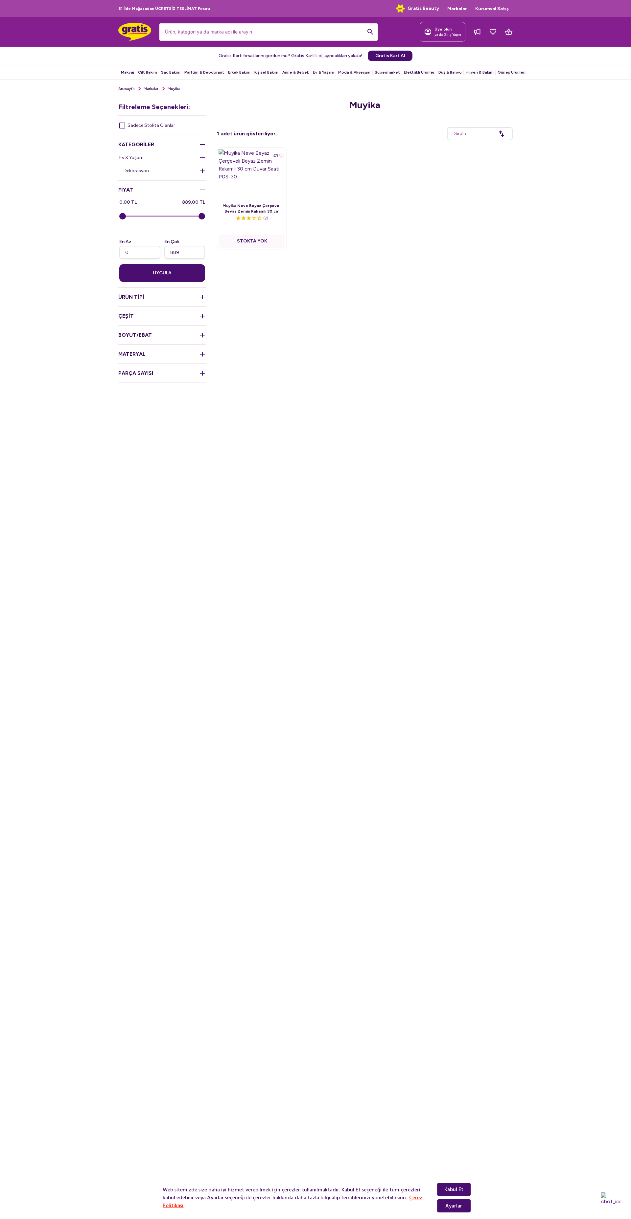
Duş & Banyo (450, 72)
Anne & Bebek (295, 72)
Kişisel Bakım (266, 72)
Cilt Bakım (147, 72)
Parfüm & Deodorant (204, 72)
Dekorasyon (136, 170)
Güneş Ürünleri (512, 72)
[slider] (122, 216)
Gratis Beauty (423, 8)
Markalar (151, 88)
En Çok (171, 241)
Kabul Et (453, 1189)
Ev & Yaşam (323, 72)
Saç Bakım (170, 72)
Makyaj (127, 72)
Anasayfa (126, 88)
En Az (125, 241)
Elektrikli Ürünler (419, 72)
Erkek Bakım (239, 72)
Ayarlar (453, 1206)
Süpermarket (387, 72)
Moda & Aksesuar (354, 72)
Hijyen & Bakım (480, 72)
